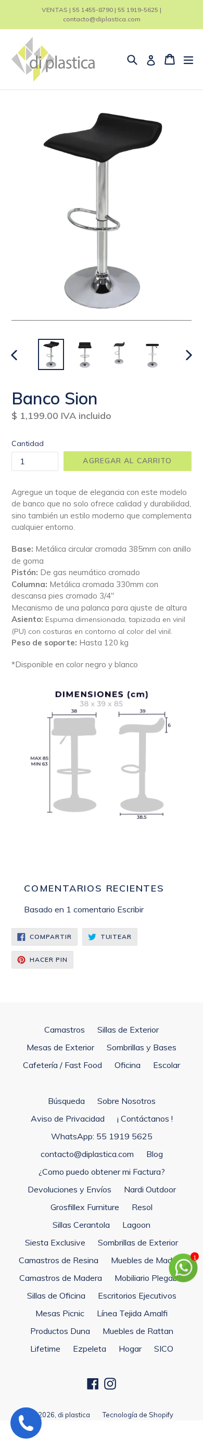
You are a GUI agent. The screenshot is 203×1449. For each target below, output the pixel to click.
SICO (163, 1348)
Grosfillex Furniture (84, 1207)
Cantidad (27, 443)
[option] (51, 354)
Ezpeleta (89, 1348)
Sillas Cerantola (81, 1224)
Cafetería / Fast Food (62, 1065)
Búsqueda (66, 1101)
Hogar (130, 1348)
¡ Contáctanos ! (145, 1118)
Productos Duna (60, 1331)
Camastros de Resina (58, 1260)
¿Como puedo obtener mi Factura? (102, 1171)
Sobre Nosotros (126, 1101)
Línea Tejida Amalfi (132, 1313)
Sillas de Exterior (128, 1029)
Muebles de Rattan (138, 1331)
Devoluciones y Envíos (69, 1189)
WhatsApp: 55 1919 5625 (102, 1136)
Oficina (128, 1065)
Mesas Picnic (59, 1313)
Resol (142, 1207)
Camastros (64, 1029)
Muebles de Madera (147, 1260)
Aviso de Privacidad (68, 1118)
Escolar (166, 1065)
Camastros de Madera (60, 1278)
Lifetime (45, 1348)
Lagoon (136, 1224)
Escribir (130, 909)
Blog (154, 1154)
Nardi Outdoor (150, 1189)
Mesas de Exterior (60, 1047)
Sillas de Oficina (56, 1295)
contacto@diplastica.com (87, 1154)
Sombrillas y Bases (141, 1047)
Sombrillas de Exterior (138, 1242)
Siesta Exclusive (55, 1242)
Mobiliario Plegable (149, 1278)
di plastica (74, 1414)
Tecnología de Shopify (138, 1414)
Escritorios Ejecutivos (137, 1295)
